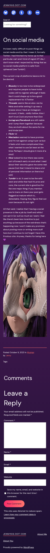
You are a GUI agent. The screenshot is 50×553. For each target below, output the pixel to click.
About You (8, 540)
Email (7, 464)
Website (8, 477)
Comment (9, 420)
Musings (30, 352)
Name (7, 452)
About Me (42, 534)
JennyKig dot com (14, 5)
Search (6, 19)
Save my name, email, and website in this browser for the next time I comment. (25, 493)
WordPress (28, 547)
